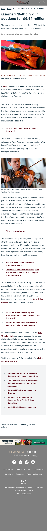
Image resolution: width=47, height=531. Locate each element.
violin (5, 86)
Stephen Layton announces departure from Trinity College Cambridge (21, 400)
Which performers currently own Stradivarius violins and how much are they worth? (23, 315)
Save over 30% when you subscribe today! (19, 34)
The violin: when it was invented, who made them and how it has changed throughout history (22, 272)
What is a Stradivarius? (16, 231)
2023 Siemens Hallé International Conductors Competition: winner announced (22, 383)
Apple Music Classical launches (22, 407)
